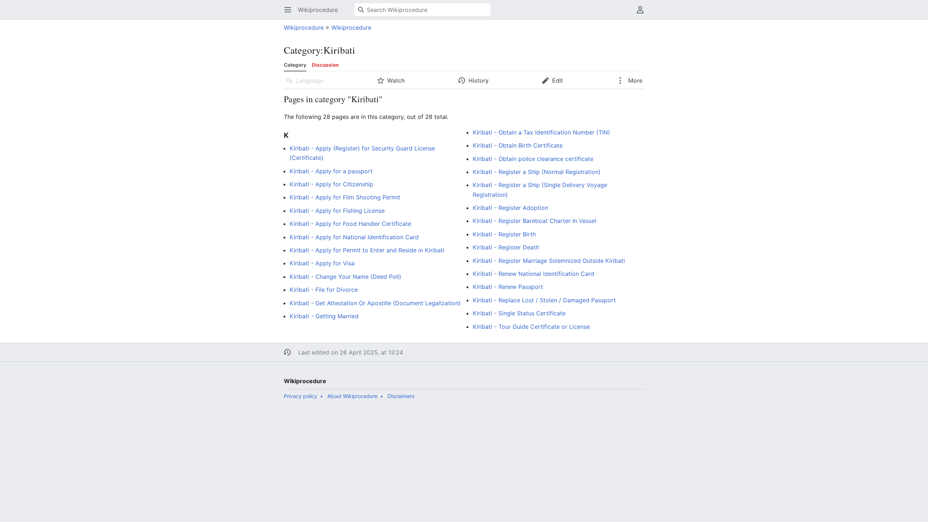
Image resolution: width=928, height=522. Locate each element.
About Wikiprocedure (352, 396)
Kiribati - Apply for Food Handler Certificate (350, 223)
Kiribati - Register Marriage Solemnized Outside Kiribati (549, 260)
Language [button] (309, 80)
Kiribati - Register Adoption (510, 207)
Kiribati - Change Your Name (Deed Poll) (345, 276)
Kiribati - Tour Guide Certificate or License (531, 326)
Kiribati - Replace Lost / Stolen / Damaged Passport (544, 300)
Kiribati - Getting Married (324, 316)
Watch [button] (396, 80)
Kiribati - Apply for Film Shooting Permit (345, 197)
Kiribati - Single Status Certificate (519, 313)
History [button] (478, 80)
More (634, 80)
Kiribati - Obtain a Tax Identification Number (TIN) (541, 132)
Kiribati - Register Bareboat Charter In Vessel (534, 220)
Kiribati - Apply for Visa (322, 263)
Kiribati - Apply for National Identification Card (354, 237)
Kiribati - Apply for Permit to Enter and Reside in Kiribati (367, 250)
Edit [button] (557, 80)
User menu (643, 13)
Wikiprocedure (304, 27)
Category (295, 65)
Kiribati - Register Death (506, 247)
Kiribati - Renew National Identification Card (533, 273)
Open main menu (290, 13)
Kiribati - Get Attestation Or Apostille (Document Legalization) (375, 303)
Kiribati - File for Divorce (324, 289)
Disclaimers (401, 396)
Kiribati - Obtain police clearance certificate (533, 158)
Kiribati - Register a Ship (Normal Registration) (537, 171)
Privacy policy (300, 396)
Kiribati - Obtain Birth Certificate (518, 145)
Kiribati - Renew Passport (508, 286)
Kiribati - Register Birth (504, 234)
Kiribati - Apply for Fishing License (337, 210)
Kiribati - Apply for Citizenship (331, 184)
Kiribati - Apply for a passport (331, 171)
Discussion (325, 65)
